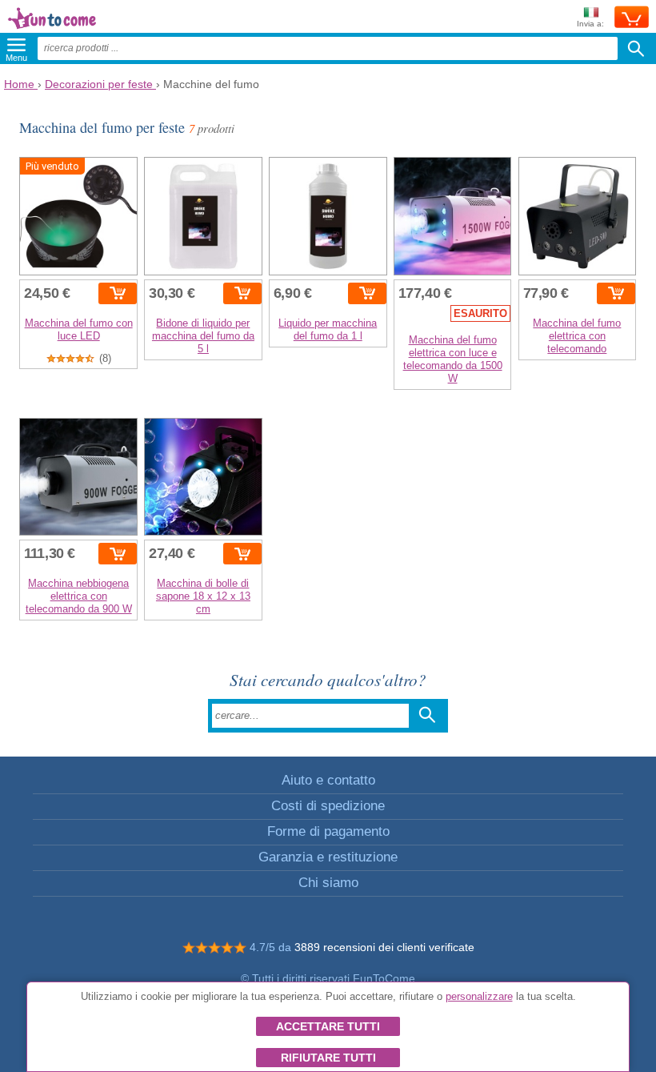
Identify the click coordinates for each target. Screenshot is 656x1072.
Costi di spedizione (328, 805)
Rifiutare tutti (328, 1057)
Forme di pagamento (328, 831)
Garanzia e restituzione (328, 857)
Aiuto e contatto (328, 780)
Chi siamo (328, 882)
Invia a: (590, 23)
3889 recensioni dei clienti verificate (384, 947)
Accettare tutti (328, 1026)
